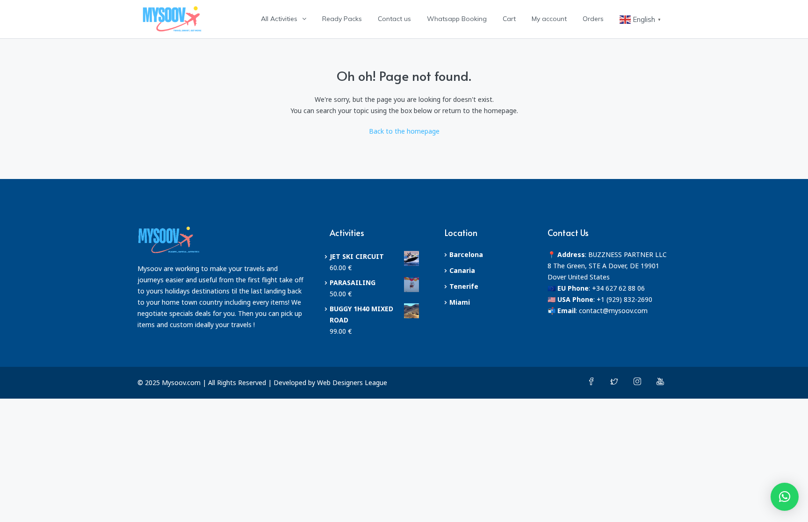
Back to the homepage (404, 131)
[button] (785, 497)
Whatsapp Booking (457, 18)
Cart (509, 18)
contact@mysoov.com (613, 310)
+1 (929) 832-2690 (624, 299)
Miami (459, 302)
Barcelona (466, 254)
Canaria (462, 270)
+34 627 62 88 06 (618, 288)
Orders (593, 18)
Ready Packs (342, 18)
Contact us (394, 18)
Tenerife (463, 286)
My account (549, 18)
